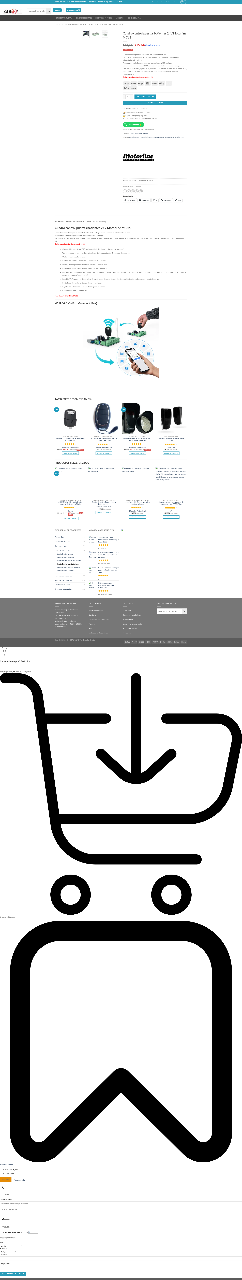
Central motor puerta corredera (68, 567)
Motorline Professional (70, 447)
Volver (5, 1194)
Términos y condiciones (132, 615)
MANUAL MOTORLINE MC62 (66, 296)
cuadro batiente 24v (147, 137)
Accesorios (120, 18)
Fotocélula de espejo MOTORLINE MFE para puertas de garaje (137, 439)
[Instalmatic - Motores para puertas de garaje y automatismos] (12, 11)
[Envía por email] (133, 191)
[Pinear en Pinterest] (137, 191)
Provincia (3, 1248)
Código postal (5, 1264)
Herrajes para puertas (63, 576)
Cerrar (5, 1179)
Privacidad (127, 633)
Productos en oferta (62, 585)
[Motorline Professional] (138, 157)
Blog (90, 628)
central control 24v (135, 137)
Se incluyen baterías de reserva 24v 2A (138, 77)
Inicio (58, 24)
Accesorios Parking (62, 541)
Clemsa (70, 511)
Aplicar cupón (9, 1210)
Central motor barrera (65, 554)
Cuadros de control (84, 18)
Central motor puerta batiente (106, 24)
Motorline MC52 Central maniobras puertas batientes (137, 503)
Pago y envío (128, 619)
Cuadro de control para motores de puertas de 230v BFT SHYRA (171, 503)
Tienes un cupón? (6, 1164)
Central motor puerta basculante (69, 561)
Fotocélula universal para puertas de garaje (171, 439)
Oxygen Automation (104, 507)
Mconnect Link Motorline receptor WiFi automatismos (70, 439)
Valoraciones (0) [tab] (99, 222)
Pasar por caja (19, 1180)
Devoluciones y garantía (132, 624)
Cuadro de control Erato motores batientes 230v (104, 503)
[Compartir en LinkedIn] (141, 191)
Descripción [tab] (59, 222)
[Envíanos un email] (181, 2)
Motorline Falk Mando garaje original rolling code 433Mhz (104, 439)
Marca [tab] (88, 222)
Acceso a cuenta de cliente (99, 619)
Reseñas (176, 2)
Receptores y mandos (103, 18)
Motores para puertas (63, 18)
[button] (57, 10)
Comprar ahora (155, 103)
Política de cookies (130, 628)
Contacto (168, 2)
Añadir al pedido (145, 97)
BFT (171, 511)
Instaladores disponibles (98, 633)
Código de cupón (6, 1199)
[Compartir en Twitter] (129, 191)
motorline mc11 (179, 137)
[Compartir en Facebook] (125, 191)
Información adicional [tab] (75, 222)
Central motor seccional (65, 571)
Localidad (3, 1254)
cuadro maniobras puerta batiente (164, 137)
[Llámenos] (185, 2)
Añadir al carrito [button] (70, 453)
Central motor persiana (65, 557)
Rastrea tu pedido (157, 2)
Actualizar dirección (13, 1274)
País (1, 1243)
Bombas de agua (134, 18)
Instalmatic (171, 447)
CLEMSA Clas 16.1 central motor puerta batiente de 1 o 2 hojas (70, 503)
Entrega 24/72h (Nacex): (16, 1232)
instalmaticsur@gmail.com (65, 621)
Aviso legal (127, 610)
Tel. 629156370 (61, 618)
